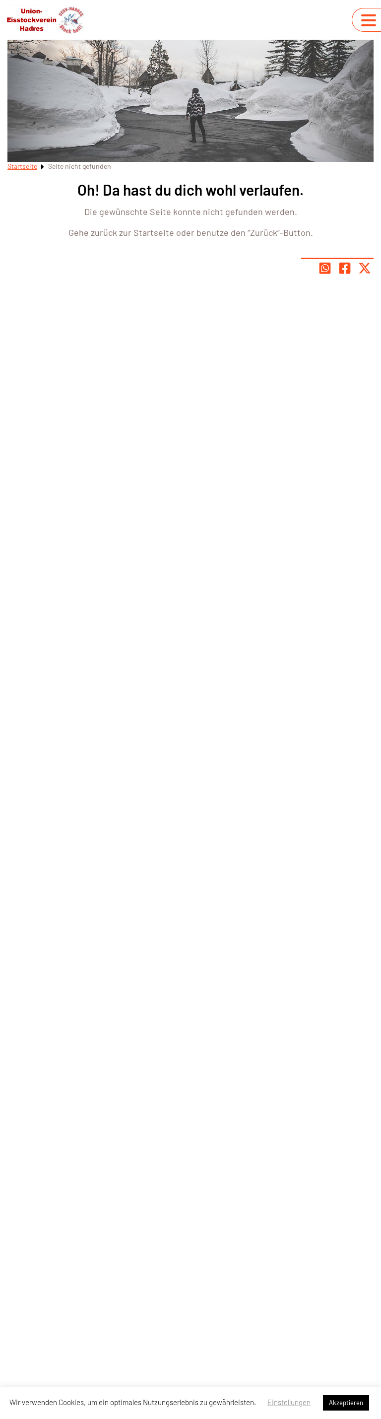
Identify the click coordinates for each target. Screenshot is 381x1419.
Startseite (22, 166)
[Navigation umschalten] (368, 20)
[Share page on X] (365, 268)
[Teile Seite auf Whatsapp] (325, 268)
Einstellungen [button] (289, 1402)
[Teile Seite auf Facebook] (345, 268)
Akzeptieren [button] (346, 1403)
